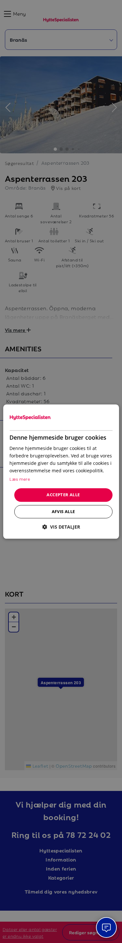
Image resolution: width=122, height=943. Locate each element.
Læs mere (19, 479)
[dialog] (61, 471)
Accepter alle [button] (63, 495)
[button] (61, 527)
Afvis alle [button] (63, 511)
